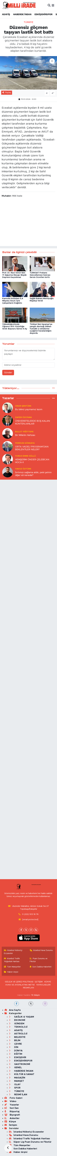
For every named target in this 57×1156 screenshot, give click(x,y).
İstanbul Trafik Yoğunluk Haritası (12, 960)
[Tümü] (53, 388)
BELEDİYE (19, 1037)
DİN (16, 1047)
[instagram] (45, 1003)
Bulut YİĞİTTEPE (24, 432)
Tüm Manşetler (14, 967)
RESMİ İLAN (28, 988)
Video (12, 1101)
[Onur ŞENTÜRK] (7, 407)
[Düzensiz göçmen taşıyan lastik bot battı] (28, 73)
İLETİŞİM (39, 982)
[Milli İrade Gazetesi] (19, 5)
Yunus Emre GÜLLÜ (25, 456)
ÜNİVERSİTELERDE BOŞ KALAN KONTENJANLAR (32, 422)
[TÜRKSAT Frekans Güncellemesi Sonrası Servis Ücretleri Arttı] (42, 264)
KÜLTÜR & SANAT (24, 1074)
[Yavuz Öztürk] (7, 472)
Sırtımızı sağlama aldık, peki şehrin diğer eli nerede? (33, 473)
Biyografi (14, 1115)
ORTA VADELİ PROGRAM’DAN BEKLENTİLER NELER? (32, 448)
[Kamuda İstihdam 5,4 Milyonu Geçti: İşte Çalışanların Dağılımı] (14, 289)
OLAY (17, 1084)
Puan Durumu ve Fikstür (39, 960)
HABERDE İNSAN (22, 14)
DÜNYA (18, 1050)
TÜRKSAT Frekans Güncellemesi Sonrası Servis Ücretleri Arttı (40, 275)
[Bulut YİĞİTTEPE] (7, 433)
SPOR (17, 1088)
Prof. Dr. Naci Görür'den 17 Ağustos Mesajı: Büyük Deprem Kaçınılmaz (14, 275)
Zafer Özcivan (23, 417)
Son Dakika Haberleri (41, 967)
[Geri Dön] (8, 1148)
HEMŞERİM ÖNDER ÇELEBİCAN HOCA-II (32, 460)
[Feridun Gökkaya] (7, 446)
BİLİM (17, 1040)
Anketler (14, 1118)
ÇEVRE (18, 1044)
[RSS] (36, 930)
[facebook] (16, 1003)
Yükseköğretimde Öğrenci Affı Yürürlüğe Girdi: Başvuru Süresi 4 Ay (14, 326)
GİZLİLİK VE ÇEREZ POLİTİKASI (19, 982)
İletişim (13, 1125)
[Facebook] (21, 930)
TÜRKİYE (28, 22)
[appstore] (28, 938)
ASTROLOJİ (20, 1034)
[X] (26, 930)
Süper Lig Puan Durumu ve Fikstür (32, 1142)
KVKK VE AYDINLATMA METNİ (19, 985)
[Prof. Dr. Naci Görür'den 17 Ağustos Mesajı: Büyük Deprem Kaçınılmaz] (14, 264)
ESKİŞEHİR (20, 1057)
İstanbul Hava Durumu (43, 950)
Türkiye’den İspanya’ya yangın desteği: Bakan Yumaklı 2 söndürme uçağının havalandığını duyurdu (41, 328)
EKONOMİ (19, 1020)
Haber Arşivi (12, 972)
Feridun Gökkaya (25, 443)
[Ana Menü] (53, 5)
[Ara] (49, 5)
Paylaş (8, 93)
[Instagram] (31, 930)
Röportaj (14, 1111)
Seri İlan (14, 1108)
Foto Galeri (15, 1098)
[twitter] (30, 1003)
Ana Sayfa (15, 1010)
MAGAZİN (19, 1078)
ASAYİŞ (6, 14)
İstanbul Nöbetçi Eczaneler (13, 951)
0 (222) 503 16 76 (30, 914)
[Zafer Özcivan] (7, 420)
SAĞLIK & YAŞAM (24, 1017)
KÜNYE (47, 982)
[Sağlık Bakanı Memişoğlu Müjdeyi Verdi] (42, 289)
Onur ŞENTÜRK (23, 406)
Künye (12, 1121)
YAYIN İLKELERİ (43, 985)
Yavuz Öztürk (23, 469)
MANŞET (19, 1081)
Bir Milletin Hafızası (25, 435)
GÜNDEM (19, 1023)
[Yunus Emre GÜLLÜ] (7, 459)
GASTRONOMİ (22, 1064)
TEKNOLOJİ (20, 1027)
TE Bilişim (35, 995)
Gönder (8, 372)
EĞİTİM (18, 1054)
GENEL (18, 1067)
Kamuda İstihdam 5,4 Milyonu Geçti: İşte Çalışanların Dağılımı (12, 301)
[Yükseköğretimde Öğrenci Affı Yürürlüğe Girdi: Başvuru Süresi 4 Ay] (14, 315)
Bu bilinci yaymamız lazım (28, 409)
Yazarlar (14, 1105)
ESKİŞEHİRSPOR (43, 14)
